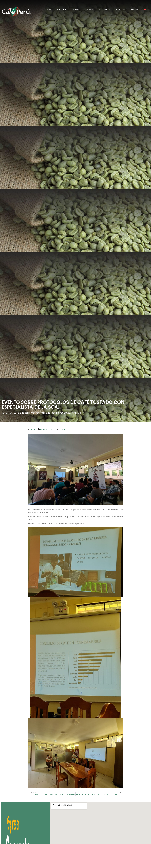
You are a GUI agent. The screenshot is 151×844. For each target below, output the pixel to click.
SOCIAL (76, 9)
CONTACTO (121, 9)
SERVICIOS (89, 9)
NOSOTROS (62, 9)
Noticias (135, 9)
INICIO (49, 9)
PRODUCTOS (104, 9)
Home (4, 413)
